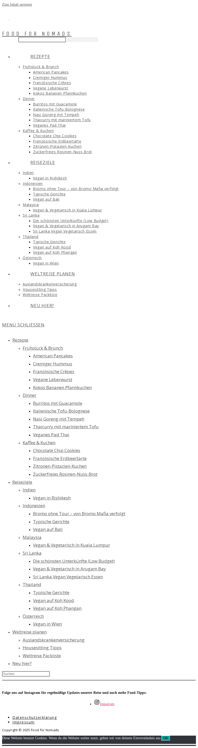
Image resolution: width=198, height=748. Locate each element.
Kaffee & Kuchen (39, 443)
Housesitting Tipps (42, 648)
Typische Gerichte (51, 521)
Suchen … (9, 40)
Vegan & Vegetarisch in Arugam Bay (69, 569)
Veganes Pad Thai (51, 435)
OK (165, 738)
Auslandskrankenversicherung (54, 640)
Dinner (29, 395)
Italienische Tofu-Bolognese (61, 411)
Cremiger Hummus (52, 364)
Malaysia (32, 537)
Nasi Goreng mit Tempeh (58, 419)
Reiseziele (22, 482)
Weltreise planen (29, 632)
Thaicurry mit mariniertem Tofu (66, 427)
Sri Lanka (32, 553)
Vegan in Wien (47, 624)
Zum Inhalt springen (17, 4)
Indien (29, 490)
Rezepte (20, 340)
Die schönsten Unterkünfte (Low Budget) (74, 561)
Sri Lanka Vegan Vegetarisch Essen (68, 577)
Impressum (23, 722)
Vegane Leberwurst (52, 379)
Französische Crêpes (53, 371)
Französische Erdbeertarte (60, 458)
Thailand (32, 584)
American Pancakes (53, 356)
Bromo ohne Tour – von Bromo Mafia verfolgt (79, 513)
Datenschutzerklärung (34, 717)
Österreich (33, 616)
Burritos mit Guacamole (57, 403)
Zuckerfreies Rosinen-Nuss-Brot (65, 474)
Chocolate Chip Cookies (56, 450)
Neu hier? (22, 663)
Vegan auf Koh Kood (53, 600)
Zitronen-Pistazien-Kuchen (60, 466)
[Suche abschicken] (99, 680)
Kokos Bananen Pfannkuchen (62, 387)
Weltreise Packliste (42, 656)
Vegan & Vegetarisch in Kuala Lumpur (71, 545)
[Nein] (99, 744)
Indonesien (34, 505)
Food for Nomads (37, 33)
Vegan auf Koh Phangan (57, 608)
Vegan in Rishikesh (52, 498)
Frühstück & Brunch (43, 348)
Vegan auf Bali (48, 529)
